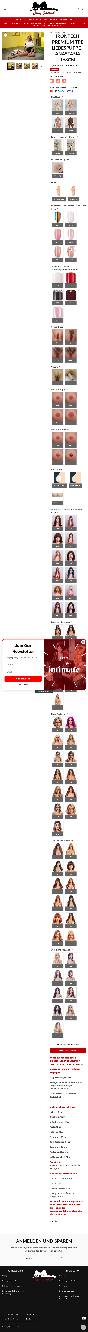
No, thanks (23, 684)
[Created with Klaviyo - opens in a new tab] (44, 691)
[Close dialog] (83, 642)
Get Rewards (23, 678)
